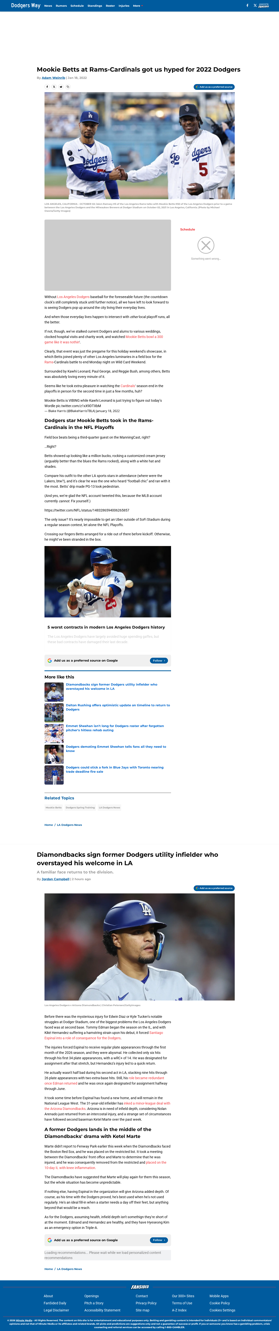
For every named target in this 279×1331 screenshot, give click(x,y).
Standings (95, 5)
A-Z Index (179, 1310)
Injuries (124, 5)
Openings (91, 1296)
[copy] (68, 86)
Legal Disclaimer (56, 1310)
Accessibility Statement (102, 1310)
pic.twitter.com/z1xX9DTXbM (78, 406)
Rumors (61, 5)
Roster (110, 5)
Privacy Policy (146, 1303)
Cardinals (128, 386)
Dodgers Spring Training (80, 807)
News (48, 5)
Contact (142, 1296)
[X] (255, 5)
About (48, 1296)
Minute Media (24, 1320)
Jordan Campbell (55, 879)
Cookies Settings (222, 1310)
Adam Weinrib (53, 78)
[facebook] (247, 5)
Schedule (77, 5)
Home (48, 825)
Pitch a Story (94, 1303)
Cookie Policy (220, 1303)
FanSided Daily (55, 1303)
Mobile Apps (219, 1296)
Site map (142, 1310)
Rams (48, 362)
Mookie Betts (54, 807)
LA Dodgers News (109, 807)
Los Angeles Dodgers (73, 297)
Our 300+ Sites (183, 1296)
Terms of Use (182, 1303)
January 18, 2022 (108, 411)
